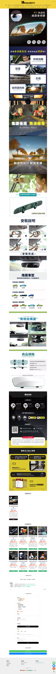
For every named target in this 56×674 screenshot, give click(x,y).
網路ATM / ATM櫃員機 (22, 606)
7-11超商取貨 (21, 598)
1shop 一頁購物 (29, 672)
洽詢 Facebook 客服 (28, 653)
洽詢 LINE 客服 (28, 651)
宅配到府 (20, 600)
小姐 (25, 631)
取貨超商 (18, 623)
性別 (18, 629)
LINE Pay (19, 608)
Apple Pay (20, 609)
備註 (21, 638)
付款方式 (18, 603)
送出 (28, 642)
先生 (21, 631)
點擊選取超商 (28, 626)
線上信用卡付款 (20, 605)
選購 (13, 519)
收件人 (18, 614)
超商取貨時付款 (20, 604)
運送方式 (18, 597)
